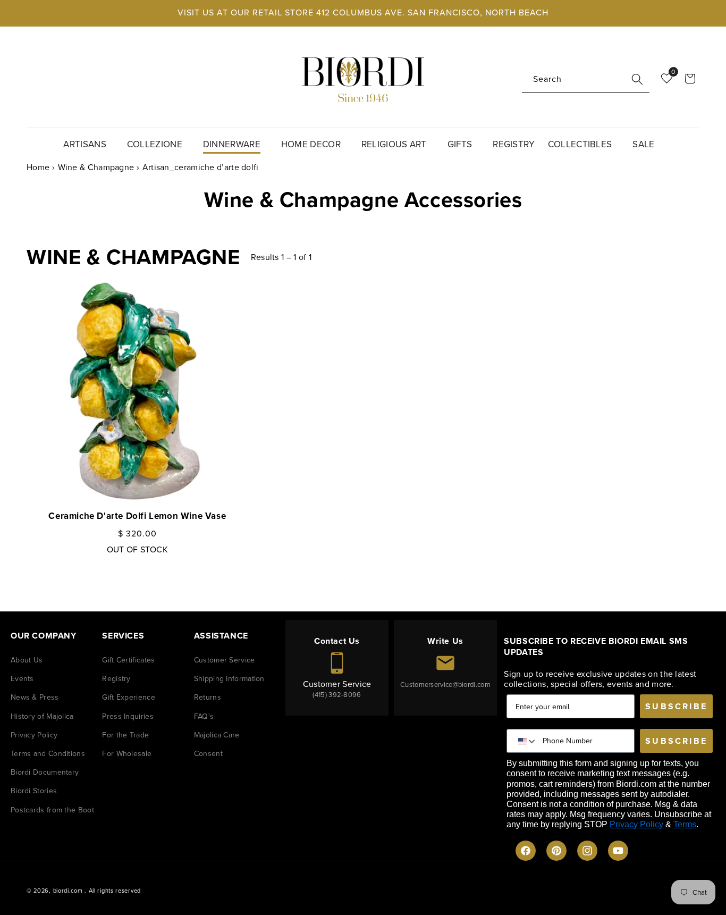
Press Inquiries (128, 716)
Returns (207, 697)
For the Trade (125, 735)
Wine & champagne (96, 167)
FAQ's (204, 716)
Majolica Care (217, 735)
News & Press (35, 697)
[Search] (637, 79)
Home (38, 167)
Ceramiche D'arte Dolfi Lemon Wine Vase (137, 516)
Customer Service (224, 660)
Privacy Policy (34, 735)
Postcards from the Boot (52, 810)
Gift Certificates (128, 660)
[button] (88, 143)
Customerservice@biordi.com (445, 684)
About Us (27, 660)
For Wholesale (126, 753)
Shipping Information (229, 678)
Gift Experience (128, 697)
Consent (208, 753)
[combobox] (585, 79)
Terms (684, 824)
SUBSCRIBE (676, 706)
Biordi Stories (34, 790)
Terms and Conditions (48, 753)
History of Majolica (42, 716)
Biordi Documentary (45, 772)
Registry (116, 678)
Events (22, 678)
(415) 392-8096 (337, 695)
